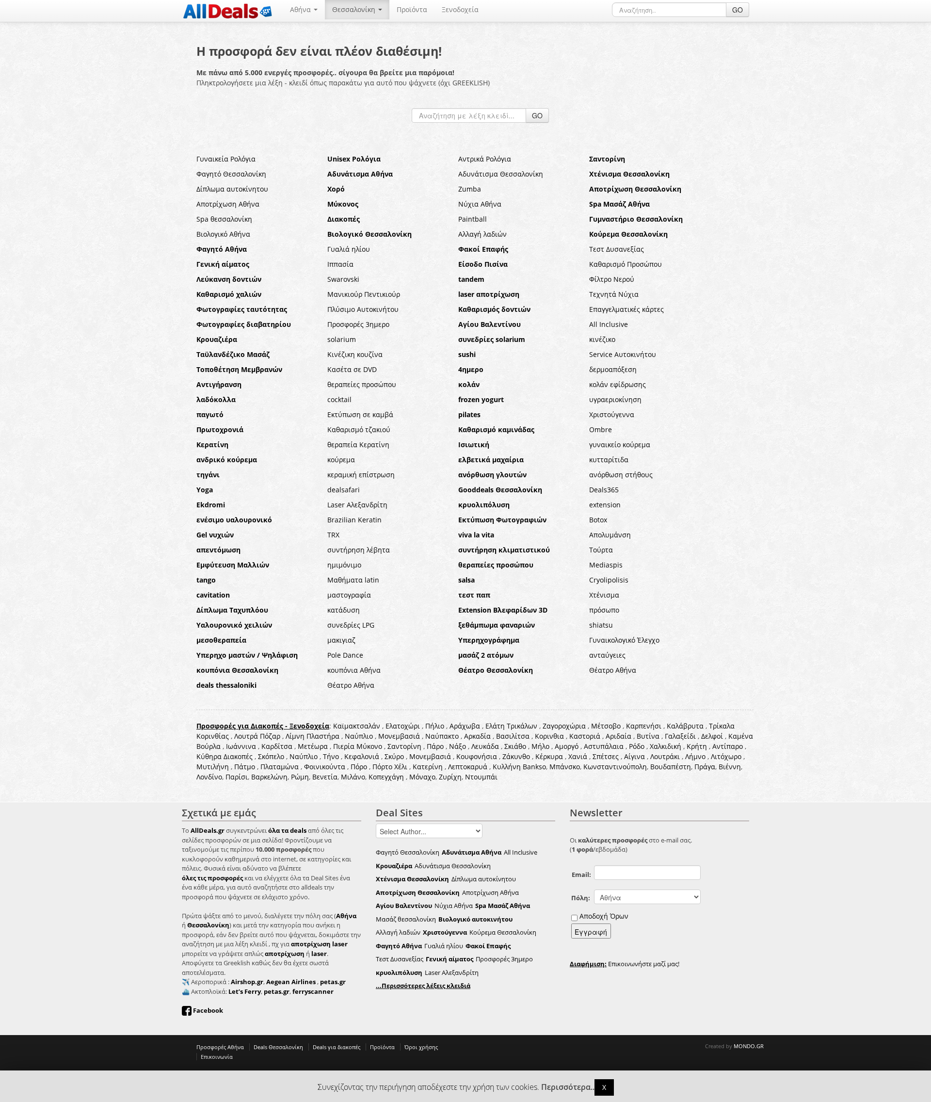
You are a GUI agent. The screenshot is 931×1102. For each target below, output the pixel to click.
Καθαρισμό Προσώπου (625, 264)
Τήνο (331, 756)
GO (737, 10)
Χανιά (577, 756)
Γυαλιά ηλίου (348, 249)
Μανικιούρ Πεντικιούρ (363, 294)
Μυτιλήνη (212, 766)
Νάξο (457, 746)
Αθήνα (301, 9)
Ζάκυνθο (516, 756)
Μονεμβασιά (399, 736)
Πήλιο (434, 725)
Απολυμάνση (610, 534)
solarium (341, 339)
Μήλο (540, 746)
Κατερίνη (428, 766)
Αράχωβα (464, 725)
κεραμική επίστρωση (361, 474)
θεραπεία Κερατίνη (358, 444)
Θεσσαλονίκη (354, 9)
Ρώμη (300, 776)
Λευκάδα (485, 746)
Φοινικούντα (324, 766)
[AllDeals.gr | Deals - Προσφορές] (227, 10)
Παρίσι (236, 776)
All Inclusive (608, 324)
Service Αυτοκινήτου (622, 354)
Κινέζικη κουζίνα (355, 354)
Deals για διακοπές (336, 1047)
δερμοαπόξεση (613, 369)
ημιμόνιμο (344, 564)
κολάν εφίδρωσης (617, 384)
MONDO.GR (749, 1046)
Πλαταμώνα (279, 766)
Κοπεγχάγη (386, 776)
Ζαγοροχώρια (565, 725)
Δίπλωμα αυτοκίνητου (232, 189)
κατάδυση (343, 610)
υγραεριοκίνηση (615, 399)
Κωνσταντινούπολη (615, 766)
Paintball (472, 219)
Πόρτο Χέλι (389, 766)
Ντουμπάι (481, 776)
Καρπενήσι (643, 725)
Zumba (469, 189)
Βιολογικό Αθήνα (223, 234)
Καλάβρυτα (685, 725)
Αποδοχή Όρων (603, 916)
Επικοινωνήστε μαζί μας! (624, 963)
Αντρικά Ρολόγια (484, 158)
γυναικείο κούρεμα (619, 444)
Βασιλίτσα (513, 736)
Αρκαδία (477, 736)
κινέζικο (602, 339)
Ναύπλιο (359, 736)
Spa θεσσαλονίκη (224, 219)
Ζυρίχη (450, 776)
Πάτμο (244, 766)
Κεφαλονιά (361, 756)
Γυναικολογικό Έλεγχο (624, 640)
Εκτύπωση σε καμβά (360, 414)
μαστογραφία (349, 595)
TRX (333, 534)
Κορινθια (549, 736)
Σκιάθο (515, 746)
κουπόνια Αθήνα (354, 670)
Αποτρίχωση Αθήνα (227, 204)
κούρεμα (341, 459)
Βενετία (324, 776)
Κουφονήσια (476, 756)
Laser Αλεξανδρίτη (357, 504)
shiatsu (601, 625)
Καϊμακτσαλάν (356, 725)
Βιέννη (730, 766)
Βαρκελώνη (269, 776)
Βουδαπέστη (670, 766)
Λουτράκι (665, 756)
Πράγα (704, 766)
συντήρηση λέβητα (358, 549)
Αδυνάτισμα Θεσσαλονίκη (500, 173)
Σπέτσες (606, 756)
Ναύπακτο (442, 736)
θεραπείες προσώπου (361, 384)
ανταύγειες (607, 655)
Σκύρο (394, 756)
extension (605, 504)
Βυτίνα (648, 736)
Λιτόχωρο (726, 756)
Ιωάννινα (241, 746)
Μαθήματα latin (353, 579)
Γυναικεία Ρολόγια (226, 158)
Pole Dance (345, 655)
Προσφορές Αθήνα (220, 1047)
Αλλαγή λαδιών (482, 234)
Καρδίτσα (276, 746)
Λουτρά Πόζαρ (257, 736)
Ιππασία (340, 264)
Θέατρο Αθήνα (612, 670)
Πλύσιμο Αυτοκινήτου (363, 309)
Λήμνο (695, 756)
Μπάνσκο (564, 766)
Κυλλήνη (507, 766)
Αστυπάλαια (604, 746)
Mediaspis (606, 564)
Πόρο (359, 766)
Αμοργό (566, 746)
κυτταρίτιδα (608, 459)
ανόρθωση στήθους (621, 474)
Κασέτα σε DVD (352, 369)
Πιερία (343, 746)
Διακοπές (238, 756)
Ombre (600, 429)
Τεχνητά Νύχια (614, 294)
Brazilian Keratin (354, 519)
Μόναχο (422, 776)
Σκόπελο (271, 756)
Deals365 (604, 489)
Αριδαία (618, 736)
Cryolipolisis (608, 579)
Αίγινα (634, 756)
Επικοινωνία (217, 1056)
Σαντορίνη (404, 746)
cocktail (339, 399)
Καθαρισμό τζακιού (358, 429)
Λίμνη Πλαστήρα (312, 736)
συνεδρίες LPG (350, 625)
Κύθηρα (209, 756)
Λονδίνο (209, 776)
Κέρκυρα (549, 756)
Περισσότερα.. (567, 1087)
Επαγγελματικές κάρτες (626, 309)
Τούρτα (601, 549)
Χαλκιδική (665, 746)
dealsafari (343, 489)
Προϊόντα (412, 9)
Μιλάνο (353, 776)
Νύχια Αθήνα (479, 204)
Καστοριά (584, 736)
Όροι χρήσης (421, 1047)
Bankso (534, 766)
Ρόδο (636, 746)
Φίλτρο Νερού (611, 279)
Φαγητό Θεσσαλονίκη (231, 173)
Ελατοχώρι (402, 725)
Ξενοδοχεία (460, 9)
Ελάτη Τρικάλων (511, 725)
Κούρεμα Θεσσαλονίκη (502, 932)
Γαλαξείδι (680, 736)
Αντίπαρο (727, 746)
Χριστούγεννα (611, 414)
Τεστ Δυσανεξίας (616, 249)
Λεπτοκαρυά (467, 766)
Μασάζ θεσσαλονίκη (406, 919)
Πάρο (435, 746)
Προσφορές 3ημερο (358, 324)
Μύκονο (369, 746)
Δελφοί (712, 736)
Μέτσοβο (606, 725)
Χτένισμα (604, 595)
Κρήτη (697, 746)
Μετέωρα (313, 746)
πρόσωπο (604, 610)
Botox (598, 519)
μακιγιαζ (341, 640)
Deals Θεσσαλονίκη (278, 1047)
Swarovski (343, 279)
